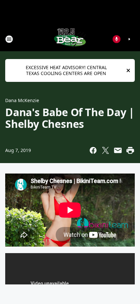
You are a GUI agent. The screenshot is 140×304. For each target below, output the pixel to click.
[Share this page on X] (105, 150)
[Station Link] (70, 39)
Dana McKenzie (22, 100)
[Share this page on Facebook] (93, 150)
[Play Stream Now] (129, 39)
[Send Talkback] (116, 39)
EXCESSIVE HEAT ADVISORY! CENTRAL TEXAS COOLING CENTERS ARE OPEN (66, 70)
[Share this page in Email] (117, 150)
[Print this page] (130, 150)
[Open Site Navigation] (9, 39)
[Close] (128, 70)
